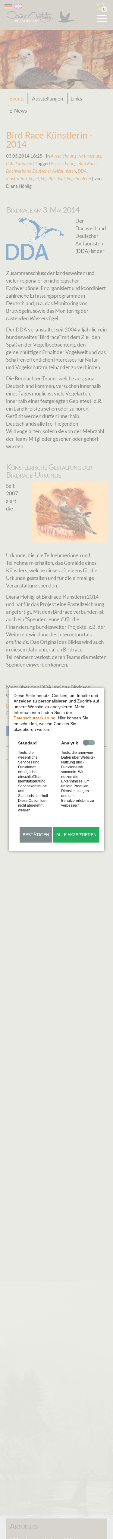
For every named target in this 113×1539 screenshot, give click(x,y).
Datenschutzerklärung (34, 717)
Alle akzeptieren (76, 834)
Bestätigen (36, 834)
